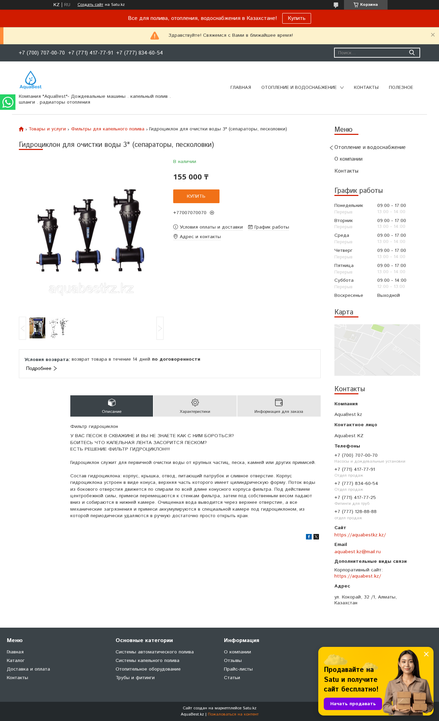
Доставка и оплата (28, 669)
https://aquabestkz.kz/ (360, 535)
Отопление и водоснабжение (299, 87)
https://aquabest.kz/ (357, 576)
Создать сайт (90, 4)
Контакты (366, 87)
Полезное (401, 87)
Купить (297, 18)
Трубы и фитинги (135, 677)
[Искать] (411, 52)
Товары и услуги (47, 129)
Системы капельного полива (147, 660)
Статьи (232, 677)
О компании (348, 159)
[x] (316, 538)
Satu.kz (250, 708)
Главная (240, 87)
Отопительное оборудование (148, 669)
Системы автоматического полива (155, 652)
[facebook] (309, 538)
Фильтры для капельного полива (107, 129)
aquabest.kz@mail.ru (357, 551)
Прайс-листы (238, 669)
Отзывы (233, 660)
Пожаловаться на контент (233, 714)
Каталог (16, 660)
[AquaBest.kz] (30, 80)
